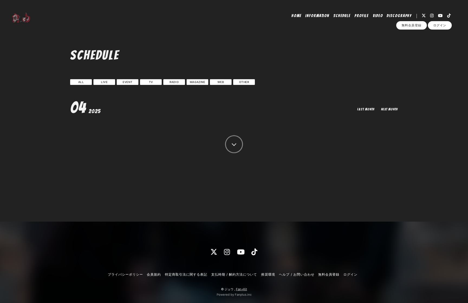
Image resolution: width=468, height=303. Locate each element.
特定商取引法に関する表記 (186, 274)
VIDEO (378, 16)
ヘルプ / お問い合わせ (296, 274)
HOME (296, 16)
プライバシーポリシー (125, 274)
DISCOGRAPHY (399, 16)
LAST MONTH (366, 109)
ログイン (439, 25)
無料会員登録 (411, 25)
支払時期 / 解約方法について (234, 274)
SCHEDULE (342, 16)
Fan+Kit (241, 289)
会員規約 (154, 274)
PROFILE (362, 16)
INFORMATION (317, 16)
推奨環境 (268, 274)
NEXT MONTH (389, 109)
